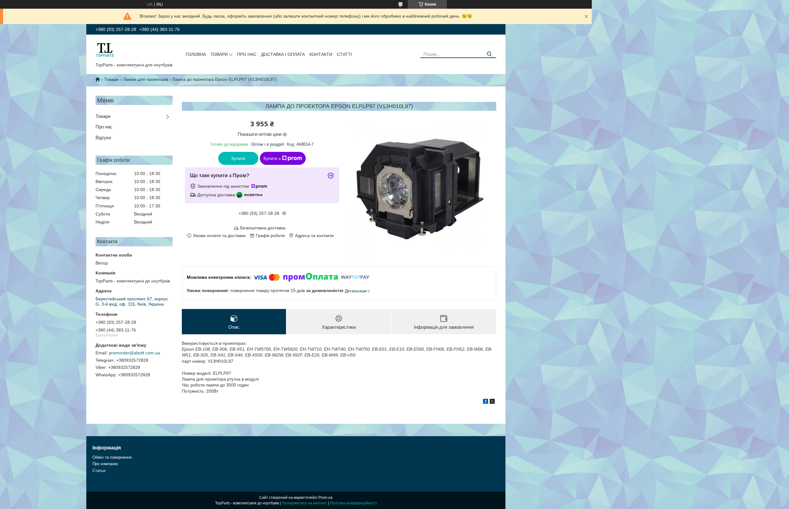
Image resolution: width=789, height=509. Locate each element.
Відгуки (103, 137)
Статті (344, 54)
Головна (196, 54)
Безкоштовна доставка (262, 227)
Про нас (246, 54)
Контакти (320, 54)
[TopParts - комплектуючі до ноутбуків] (105, 49)
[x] (492, 402)
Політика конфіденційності (353, 503)
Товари (219, 54)
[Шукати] (489, 54)
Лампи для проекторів (145, 79)
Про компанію (105, 463)
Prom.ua (325, 497)
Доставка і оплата (283, 54)
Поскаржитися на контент (304, 503)
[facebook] (485, 402)
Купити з (272, 158)
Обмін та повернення (112, 457)
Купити (238, 158)
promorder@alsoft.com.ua (134, 352)
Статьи (98, 470)
